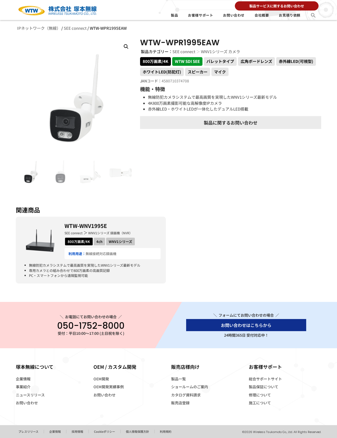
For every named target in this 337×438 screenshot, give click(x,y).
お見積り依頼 (289, 15)
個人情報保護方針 (137, 431)
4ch (99, 241)
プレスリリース (28, 431)
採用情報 (77, 431)
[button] (313, 15)
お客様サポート (200, 15)
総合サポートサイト (265, 378)
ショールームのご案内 (189, 386)
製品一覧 (178, 378)
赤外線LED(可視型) (296, 61)
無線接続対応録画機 (101, 253)
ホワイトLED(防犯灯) (162, 71)
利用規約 (165, 431)
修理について (260, 394)
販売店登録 (180, 402)
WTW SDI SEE (187, 61)
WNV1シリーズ (120, 241)
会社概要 (262, 15)
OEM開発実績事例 (108, 386)
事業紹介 (23, 386)
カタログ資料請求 (186, 394)
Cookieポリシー (104, 431)
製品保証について (263, 386)
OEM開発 (101, 378)
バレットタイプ (220, 61)
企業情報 (23, 378)
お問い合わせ (234, 15)
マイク (220, 71)
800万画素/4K (155, 61)
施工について (260, 402)
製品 (174, 15)
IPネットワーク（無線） (39, 28)
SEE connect (75, 28)
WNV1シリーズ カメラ (220, 51)
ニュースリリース (30, 394)
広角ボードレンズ (256, 61)
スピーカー (197, 71)
